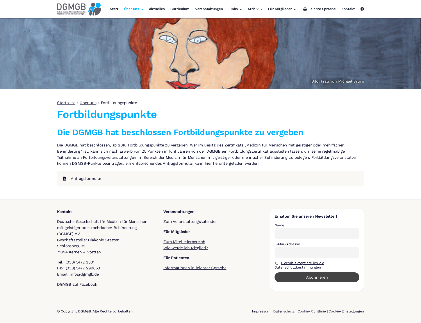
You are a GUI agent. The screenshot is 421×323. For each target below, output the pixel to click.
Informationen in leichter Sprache (194, 267)
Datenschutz (283, 311)
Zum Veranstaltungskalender (190, 221)
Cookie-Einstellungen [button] (346, 311)
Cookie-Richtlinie (312, 311)
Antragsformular (86, 178)
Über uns (88, 102)
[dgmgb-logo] (79, 4)
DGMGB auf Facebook (77, 284)
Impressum (261, 311)
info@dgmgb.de (84, 274)
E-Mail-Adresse (287, 244)
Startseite (66, 102)
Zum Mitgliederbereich (184, 241)
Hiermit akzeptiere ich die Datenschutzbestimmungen (299, 265)
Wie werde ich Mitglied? (185, 247)
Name (279, 225)
